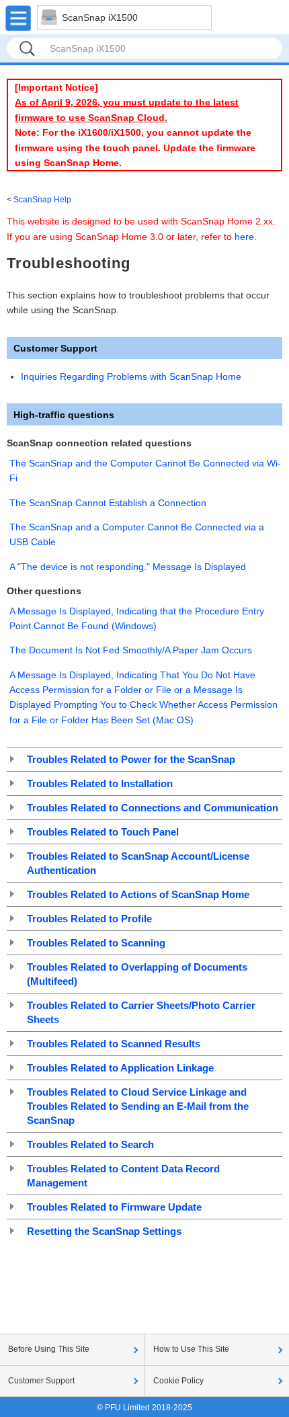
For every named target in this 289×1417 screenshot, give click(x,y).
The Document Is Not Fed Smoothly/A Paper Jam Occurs (130, 650)
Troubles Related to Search (90, 1144)
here (244, 236)
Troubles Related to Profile (89, 918)
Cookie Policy (178, 1380)
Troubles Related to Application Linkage (120, 1068)
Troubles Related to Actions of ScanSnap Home (138, 894)
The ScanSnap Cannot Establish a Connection (107, 502)
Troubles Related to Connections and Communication (152, 807)
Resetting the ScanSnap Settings (104, 1231)
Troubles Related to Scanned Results (113, 1043)
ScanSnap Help (42, 199)
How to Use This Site (191, 1349)
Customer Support (41, 1380)
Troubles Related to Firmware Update (114, 1207)
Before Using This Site (48, 1349)
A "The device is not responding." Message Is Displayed (127, 566)
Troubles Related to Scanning (96, 942)
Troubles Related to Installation (100, 783)
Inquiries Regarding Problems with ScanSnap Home (131, 376)
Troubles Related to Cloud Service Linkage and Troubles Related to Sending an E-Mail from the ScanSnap (138, 1106)
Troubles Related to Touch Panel (103, 832)
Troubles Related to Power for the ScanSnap (131, 759)
